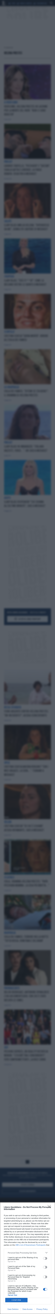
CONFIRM (16, 1300)
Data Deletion (13, 1309)
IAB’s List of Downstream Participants (30, 1245)
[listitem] (27, 1252)
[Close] (50, 1207)
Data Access (27, 1309)
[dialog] (27, 1258)
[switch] (45, 1258)
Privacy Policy (42, 1309)
